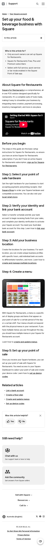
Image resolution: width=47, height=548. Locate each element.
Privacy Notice (24, 535)
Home (4, 14)
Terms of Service (23, 539)
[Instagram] (43, 516)
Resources (23, 500)
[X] (37, 516)
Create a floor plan (14, 395)
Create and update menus (18, 399)
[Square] (3, 4)
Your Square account (18, 14)
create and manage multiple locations (19, 263)
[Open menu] (43, 4)
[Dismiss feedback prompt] (40, 415)
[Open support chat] (40, 541)
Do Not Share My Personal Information (23, 531)
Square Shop (8, 190)
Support (13, 3)
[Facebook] (40, 516)
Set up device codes (15, 403)
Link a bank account (15, 390)
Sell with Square (22, 495)
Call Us (23, 505)
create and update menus (25, 342)
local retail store (9, 197)
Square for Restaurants (13, 90)
